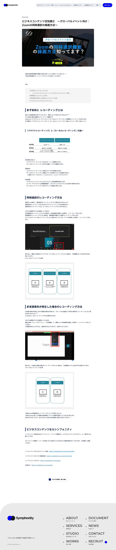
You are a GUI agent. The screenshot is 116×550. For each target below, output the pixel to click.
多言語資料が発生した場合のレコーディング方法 (43, 98)
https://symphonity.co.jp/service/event (61, 451)
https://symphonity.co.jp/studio (50, 460)
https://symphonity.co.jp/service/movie (59, 456)
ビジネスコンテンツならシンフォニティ (41, 100)
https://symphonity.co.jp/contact (42, 465)
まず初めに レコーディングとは (39, 90)
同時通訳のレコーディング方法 (38, 95)
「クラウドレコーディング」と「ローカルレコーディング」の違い (51, 93)
